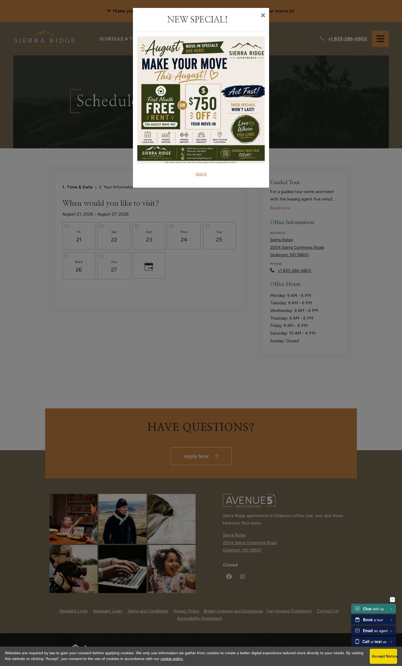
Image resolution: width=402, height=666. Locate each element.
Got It (201, 174)
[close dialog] (263, 16)
